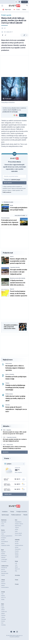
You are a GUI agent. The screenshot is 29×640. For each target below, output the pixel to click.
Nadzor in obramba (9, 374)
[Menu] (2, 6)
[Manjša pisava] (22, 35)
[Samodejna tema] (16, 2)
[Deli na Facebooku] (2, 35)
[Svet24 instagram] (17, 631)
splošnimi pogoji (15, 179)
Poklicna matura (9, 393)
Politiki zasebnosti (7, 192)
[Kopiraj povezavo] (5, 35)
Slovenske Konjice (5, 217)
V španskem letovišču (15, 267)
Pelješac (7, 383)
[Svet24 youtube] (14, 631)
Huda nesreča (8, 363)
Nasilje (11, 205)
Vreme (6, 458)
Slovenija (7, 404)
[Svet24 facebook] (11, 631)
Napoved (12, 289)
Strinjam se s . (12, 179)
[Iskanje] (27, 5)
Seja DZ (12, 256)
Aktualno (6, 426)
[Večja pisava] (27, 35)
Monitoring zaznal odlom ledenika (17, 278)
